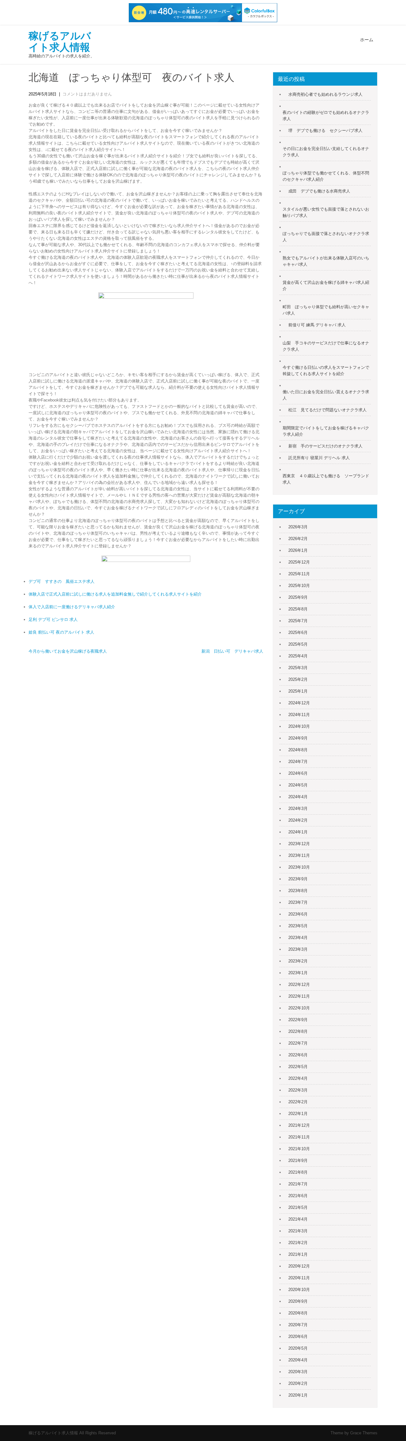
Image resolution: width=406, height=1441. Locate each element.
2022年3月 (298, 1090)
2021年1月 (298, 1254)
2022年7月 (298, 1043)
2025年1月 (298, 691)
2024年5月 (298, 785)
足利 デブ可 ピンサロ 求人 (53, 619)
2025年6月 (298, 632)
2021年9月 (298, 1160)
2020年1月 (298, 1395)
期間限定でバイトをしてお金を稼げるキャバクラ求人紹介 (326, 431)
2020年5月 (298, 1348)
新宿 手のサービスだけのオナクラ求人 (325, 446)
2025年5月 (298, 644)
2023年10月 (299, 867)
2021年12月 (299, 1125)
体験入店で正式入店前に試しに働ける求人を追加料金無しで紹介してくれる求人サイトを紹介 (115, 594)
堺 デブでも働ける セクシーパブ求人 (325, 130)
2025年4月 (298, 656)
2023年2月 (298, 961)
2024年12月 (299, 703)
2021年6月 (298, 1195)
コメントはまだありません (87, 94)
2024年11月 (299, 714)
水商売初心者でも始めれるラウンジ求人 (325, 94)
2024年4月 (298, 796)
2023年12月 (299, 843)
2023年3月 (298, 949)
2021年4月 (298, 1219)
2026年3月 (298, 527)
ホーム (366, 39)
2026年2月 (298, 538)
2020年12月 (299, 1266)
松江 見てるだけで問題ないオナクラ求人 (327, 410)
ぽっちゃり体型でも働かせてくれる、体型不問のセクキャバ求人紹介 (326, 176)
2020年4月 (298, 1360)
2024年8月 (298, 749)
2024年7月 (298, 761)
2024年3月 (298, 808)
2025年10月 (299, 585)
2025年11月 (299, 573)
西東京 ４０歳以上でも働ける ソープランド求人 (326, 479)
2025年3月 (298, 667)
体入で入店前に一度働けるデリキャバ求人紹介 (72, 606)
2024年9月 (298, 738)
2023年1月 (298, 972)
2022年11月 (299, 996)
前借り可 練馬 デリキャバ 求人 (317, 325)
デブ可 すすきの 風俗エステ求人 (62, 581)
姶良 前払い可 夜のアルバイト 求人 (61, 632)
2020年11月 (299, 1277)
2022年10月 (299, 1008)
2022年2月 (298, 1101)
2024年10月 (299, 726)
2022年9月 (298, 1019)
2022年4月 (298, 1078)
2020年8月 (298, 1313)
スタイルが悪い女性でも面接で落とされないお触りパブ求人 (326, 212)
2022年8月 (298, 1031)
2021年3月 (298, 1231)
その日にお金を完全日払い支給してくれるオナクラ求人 (326, 151)
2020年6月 (298, 1336)
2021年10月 (299, 1148)
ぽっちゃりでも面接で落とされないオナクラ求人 (326, 236)
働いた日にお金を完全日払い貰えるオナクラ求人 (326, 395)
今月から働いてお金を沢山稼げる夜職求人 (68, 651)
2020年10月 (299, 1289)
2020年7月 (298, 1324)
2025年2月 (298, 679)
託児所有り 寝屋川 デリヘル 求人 (319, 457)
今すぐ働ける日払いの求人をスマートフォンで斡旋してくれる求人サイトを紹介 (326, 370)
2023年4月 (298, 937)
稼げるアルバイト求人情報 (60, 41)
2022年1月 (298, 1113)
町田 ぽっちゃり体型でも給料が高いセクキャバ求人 (326, 310)
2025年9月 (298, 597)
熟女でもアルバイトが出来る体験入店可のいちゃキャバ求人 (326, 261)
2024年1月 (298, 832)
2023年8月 (298, 890)
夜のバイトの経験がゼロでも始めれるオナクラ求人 (326, 115)
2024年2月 (298, 820)
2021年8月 (298, 1172)
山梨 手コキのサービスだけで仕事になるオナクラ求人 (326, 346)
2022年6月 (298, 1055)
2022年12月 (299, 984)
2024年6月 (298, 773)
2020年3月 (298, 1371)
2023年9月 (298, 879)
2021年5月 (298, 1207)
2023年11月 (299, 855)
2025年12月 (299, 562)
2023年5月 (298, 925)
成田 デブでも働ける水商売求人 (319, 191)
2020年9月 (298, 1301)
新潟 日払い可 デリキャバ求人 (232, 651)
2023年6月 (298, 914)
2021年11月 (299, 1137)
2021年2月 (298, 1242)
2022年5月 (298, 1066)
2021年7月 (298, 1184)
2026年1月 (298, 550)
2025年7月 (298, 620)
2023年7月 (298, 902)
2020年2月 (298, 1383)
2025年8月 (298, 609)
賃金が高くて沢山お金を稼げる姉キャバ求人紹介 (326, 285)
